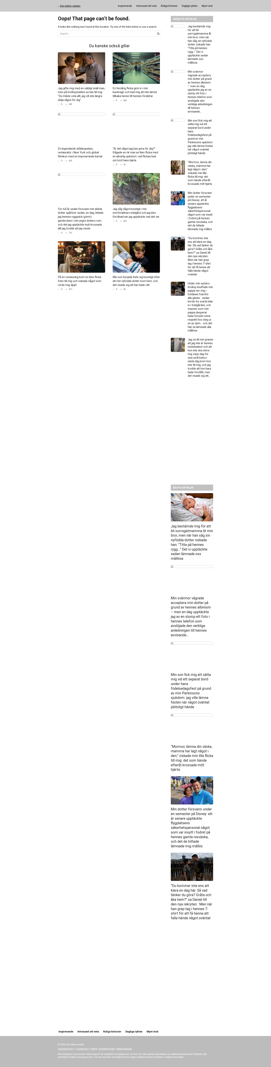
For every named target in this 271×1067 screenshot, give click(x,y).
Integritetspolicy (66, 1049)
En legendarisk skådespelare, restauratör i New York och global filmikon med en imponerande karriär (80, 152)
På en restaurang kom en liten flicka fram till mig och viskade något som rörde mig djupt (79, 280)
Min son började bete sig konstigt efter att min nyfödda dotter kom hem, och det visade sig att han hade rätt (136, 280)
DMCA (94, 1049)
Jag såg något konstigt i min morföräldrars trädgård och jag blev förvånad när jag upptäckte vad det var (136, 212)
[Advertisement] (192, 433)
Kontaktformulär (107, 1049)
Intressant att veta (146, 5)
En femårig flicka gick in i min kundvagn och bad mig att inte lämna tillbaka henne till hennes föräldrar (135, 92)
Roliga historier (169, 5)
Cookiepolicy (82, 1049)
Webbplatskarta (124, 1049)
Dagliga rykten (189, 5)
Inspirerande (125, 5)
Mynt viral (207, 5)
